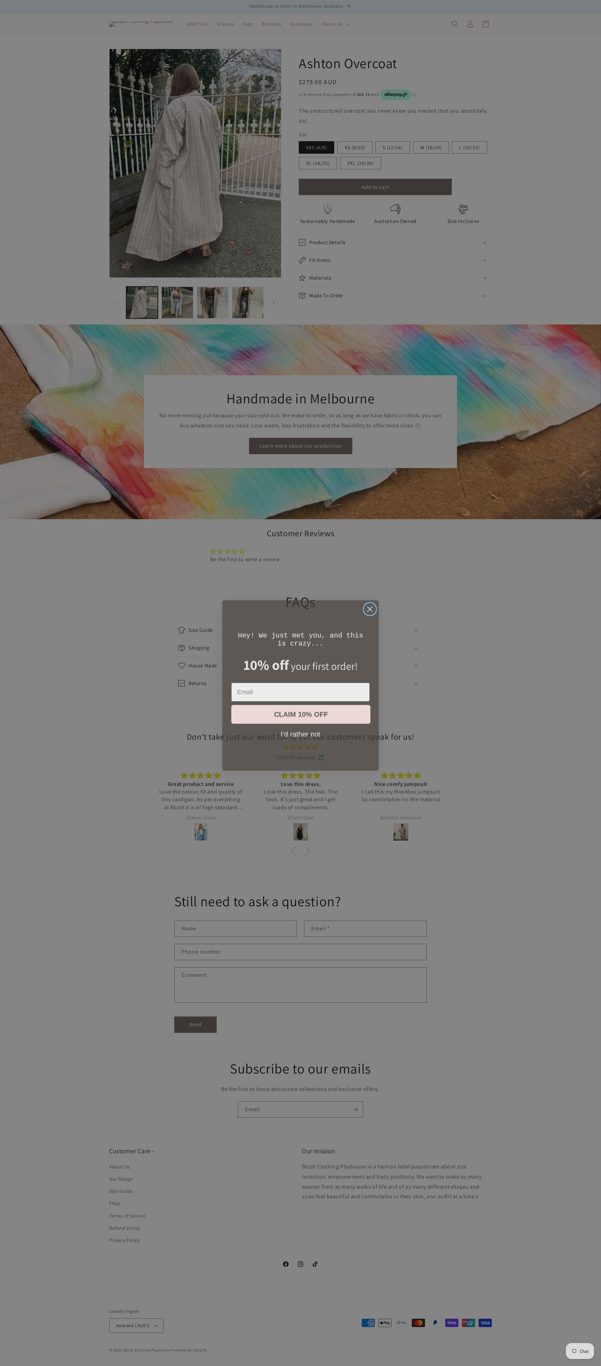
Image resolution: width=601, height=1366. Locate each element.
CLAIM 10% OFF (301, 712)
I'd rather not (300, 731)
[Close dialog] (370, 607)
